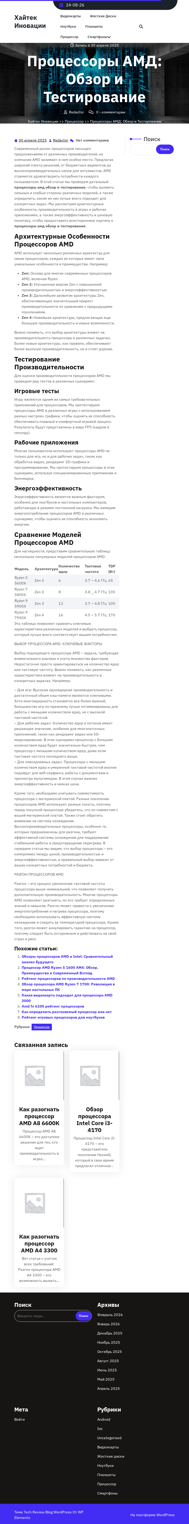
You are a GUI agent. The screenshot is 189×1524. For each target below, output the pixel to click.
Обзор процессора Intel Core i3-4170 (94, 1119)
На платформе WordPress (152, 1514)
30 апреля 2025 (33, 140)
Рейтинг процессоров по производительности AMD (68, 978)
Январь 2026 (108, 1324)
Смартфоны (97, 37)
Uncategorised (109, 1437)
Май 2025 (106, 1379)
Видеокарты (70, 16)
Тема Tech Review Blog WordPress (43, 1512)
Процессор (69, 37)
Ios (100, 1428)
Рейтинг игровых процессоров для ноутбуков (63, 1017)
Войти (19, 1419)
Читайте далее (37, 1075)
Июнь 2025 (107, 1370)
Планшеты (94, 26)
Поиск (152, 139)
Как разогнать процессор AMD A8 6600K (39, 1116)
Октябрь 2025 (109, 1351)
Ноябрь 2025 (108, 1342)
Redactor (61, 140)
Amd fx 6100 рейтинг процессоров (53, 1006)
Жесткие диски (103, 16)
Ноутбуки (68, 26)
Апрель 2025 (108, 1388)
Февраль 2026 (110, 1314)
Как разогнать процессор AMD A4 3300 (39, 1243)
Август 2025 (108, 1360)
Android (103, 1419)
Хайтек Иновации (30, 21)
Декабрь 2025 (109, 1333)
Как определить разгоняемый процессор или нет (67, 1011)
